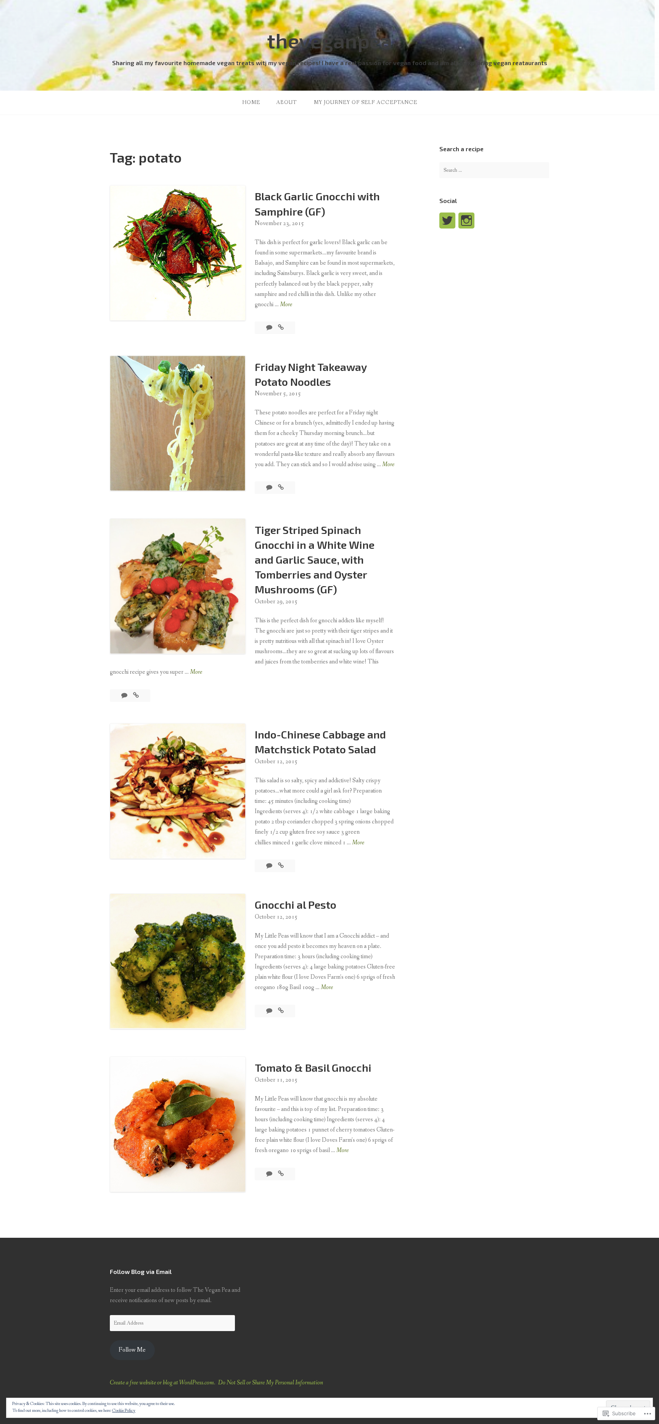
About (286, 102)
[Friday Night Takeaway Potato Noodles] (281, 488)
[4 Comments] (270, 866)
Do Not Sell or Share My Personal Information (270, 1383)
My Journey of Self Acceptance (365, 102)
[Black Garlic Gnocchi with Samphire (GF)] (281, 328)
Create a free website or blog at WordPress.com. (162, 1383)
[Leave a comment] (270, 328)
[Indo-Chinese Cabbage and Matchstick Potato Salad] (281, 866)
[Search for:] (494, 170)
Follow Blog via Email (141, 1271)
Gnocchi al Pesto (295, 904)
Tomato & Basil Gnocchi (313, 1067)
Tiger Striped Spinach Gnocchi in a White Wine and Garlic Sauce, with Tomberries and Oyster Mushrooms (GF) (315, 559)
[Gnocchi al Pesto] (281, 1011)
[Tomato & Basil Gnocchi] (281, 1174)
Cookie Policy (123, 1411)
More (286, 305)
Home (251, 102)
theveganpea (329, 40)
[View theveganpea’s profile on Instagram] (466, 220)
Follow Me (132, 1350)
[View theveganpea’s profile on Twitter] (447, 220)
